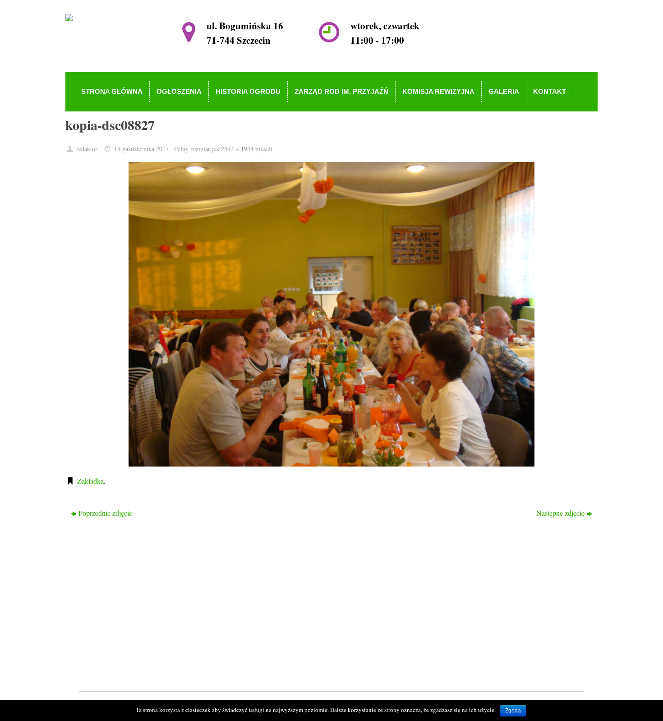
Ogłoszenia (289, 590)
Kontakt (284, 655)
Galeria (283, 642)
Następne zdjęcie (560, 513)
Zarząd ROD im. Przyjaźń (310, 616)
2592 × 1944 (237, 148)
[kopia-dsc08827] (331, 314)
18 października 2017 (141, 148)
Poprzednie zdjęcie (105, 513)
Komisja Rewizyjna (301, 629)
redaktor (86, 148)
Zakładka (90, 480)
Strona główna (293, 577)
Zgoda (513, 710)
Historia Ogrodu (296, 603)
